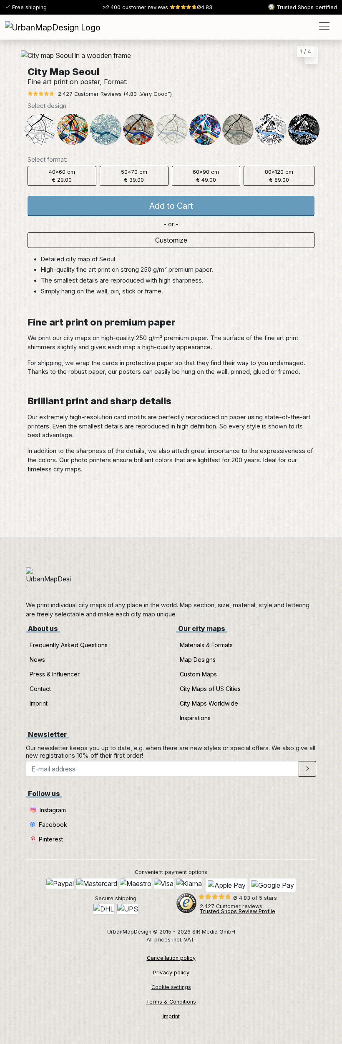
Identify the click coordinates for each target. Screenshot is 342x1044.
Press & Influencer (55, 674)
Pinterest (50, 839)
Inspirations (195, 717)
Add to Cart (171, 206)
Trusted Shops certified (306, 7)
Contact (40, 688)
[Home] (53, 27)
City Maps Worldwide (209, 703)
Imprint (39, 703)
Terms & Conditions (171, 1002)
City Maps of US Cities (210, 688)
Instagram (52, 810)
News (37, 659)
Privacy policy (171, 972)
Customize (171, 240)
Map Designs (198, 659)
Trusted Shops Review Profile (237, 911)
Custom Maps (198, 674)
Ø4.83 (157, 7)
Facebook (52, 824)
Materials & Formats (206, 644)
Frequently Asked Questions (69, 644)
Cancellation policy (171, 958)
